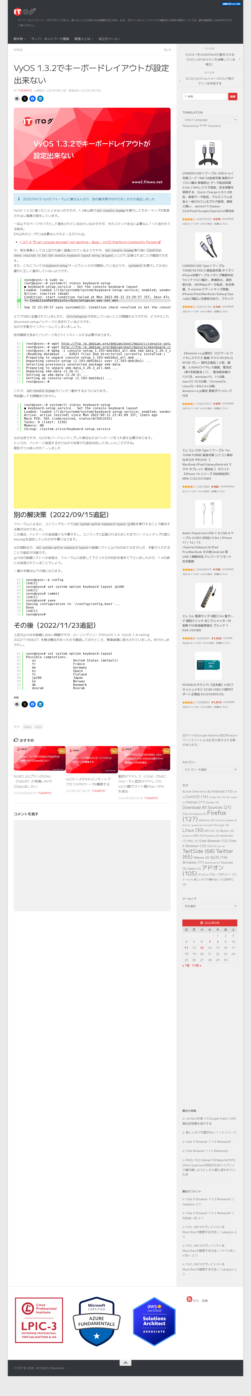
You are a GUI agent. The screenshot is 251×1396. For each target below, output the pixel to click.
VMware (201, 857)
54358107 (203, 569)
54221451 (204, 403)
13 (202, 948)
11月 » (196, 965)
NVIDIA (187, 835)
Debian (27, 726)
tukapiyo (25, 90)
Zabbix (194, 868)
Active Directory (196, 791)
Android (222, 791)
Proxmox (211, 835)
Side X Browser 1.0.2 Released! (208, 1199)
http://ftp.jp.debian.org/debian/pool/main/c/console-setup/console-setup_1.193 (136, 343)
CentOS (197, 796)
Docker (212, 802)
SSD (212, 846)
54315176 (204, 307)
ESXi (187, 814)
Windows (193, 862)
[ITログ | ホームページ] (25, 12)
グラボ (203, 874)
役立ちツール (108, 38)
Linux (193, 830)
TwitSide (198, 850)
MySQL (227, 831)
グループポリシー (222, 874)
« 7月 (186, 965)
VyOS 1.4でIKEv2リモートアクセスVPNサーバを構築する (88, 781)
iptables (231, 820)
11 (186, 948)
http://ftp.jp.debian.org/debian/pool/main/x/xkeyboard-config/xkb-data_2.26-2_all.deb (143, 347)
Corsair (214, 797)
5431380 (203, 486)
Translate (214, 126)
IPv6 (186, 825)
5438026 (203, 702)
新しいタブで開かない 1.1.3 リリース (211, 1132)
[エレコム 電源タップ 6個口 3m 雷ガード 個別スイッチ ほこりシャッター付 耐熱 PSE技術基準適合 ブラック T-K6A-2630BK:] (208, 597)
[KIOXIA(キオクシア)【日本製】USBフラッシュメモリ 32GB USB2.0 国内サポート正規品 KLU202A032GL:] (208, 666)
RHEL (192, 841)
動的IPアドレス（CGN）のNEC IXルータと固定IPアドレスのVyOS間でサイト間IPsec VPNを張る (142, 784)
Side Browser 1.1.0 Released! (207, 1151)
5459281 (203, 638)
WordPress (212, 862)
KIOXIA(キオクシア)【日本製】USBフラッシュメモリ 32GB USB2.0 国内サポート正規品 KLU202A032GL (207, 689)
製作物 (18, 38)
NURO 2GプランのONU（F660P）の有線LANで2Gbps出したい (33, 781)
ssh (221, 846)
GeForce (207, 820)
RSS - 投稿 (200, 1300)
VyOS (18, 49)
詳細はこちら (220, 223)
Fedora (199, 814)
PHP (198, 835)
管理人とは (82, 38)
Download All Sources (206, 807)
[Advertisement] (92, 481)
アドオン (203, 870)
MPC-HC (212, 831)
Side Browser (213, 840)
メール (187, 879)
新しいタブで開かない (209, 879)
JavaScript (198, 825)
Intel (219, 820)
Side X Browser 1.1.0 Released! (208, 1141)
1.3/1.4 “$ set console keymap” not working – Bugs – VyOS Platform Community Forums (88, 242)
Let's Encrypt (218, 825)
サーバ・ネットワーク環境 (50, 38)
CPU (225, 797)
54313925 (204, 219)
